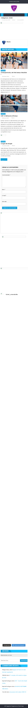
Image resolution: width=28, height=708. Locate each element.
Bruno (13, 20)
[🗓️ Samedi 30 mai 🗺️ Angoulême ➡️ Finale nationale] (14, 319)
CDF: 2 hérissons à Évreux (9, 116)
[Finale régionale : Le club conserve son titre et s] (14, 435)
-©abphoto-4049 (4, 160)
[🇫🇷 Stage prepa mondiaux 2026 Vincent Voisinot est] (14, 448)
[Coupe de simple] (14, 137)
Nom (3, 189)
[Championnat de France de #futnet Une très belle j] (14, 602)
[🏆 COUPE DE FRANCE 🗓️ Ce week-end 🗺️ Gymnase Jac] (14, 418)
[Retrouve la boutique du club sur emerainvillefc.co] (14, 491)
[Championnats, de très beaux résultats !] (14, 60)
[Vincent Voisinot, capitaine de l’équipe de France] (14, 586)
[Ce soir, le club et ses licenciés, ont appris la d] (14, 567)
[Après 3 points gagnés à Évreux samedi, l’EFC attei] (14, 529)
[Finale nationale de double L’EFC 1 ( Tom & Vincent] (14, 304)
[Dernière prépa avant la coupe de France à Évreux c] (14, 460)
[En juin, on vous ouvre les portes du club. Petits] (14, 336)
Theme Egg (21, 706)
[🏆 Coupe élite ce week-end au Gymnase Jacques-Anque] (14, 387)
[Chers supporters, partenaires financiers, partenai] (14, 632)
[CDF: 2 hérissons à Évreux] (14, 103)
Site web (4, 201)
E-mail (4, 195)
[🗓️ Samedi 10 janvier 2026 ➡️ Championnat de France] (14, 617)
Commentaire (6, 175)
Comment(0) (20, 20)
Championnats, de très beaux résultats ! (14, 73)
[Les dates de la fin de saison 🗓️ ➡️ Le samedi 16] (14, 355)
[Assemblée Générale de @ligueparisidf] (14, 642)
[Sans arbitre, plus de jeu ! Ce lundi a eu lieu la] (14, 506)
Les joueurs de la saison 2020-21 (18, 692)
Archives (3, 70)
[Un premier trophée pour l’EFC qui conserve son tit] (14, 477)
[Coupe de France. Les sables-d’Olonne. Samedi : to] (14, 548)
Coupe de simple (6, 143)
